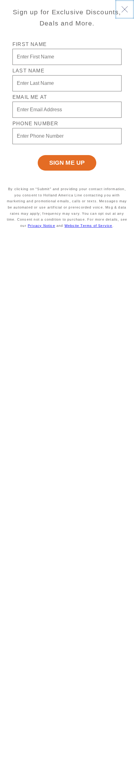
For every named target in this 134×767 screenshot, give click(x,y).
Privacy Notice (41, 225)
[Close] (124, 9)
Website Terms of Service (88, 225)
